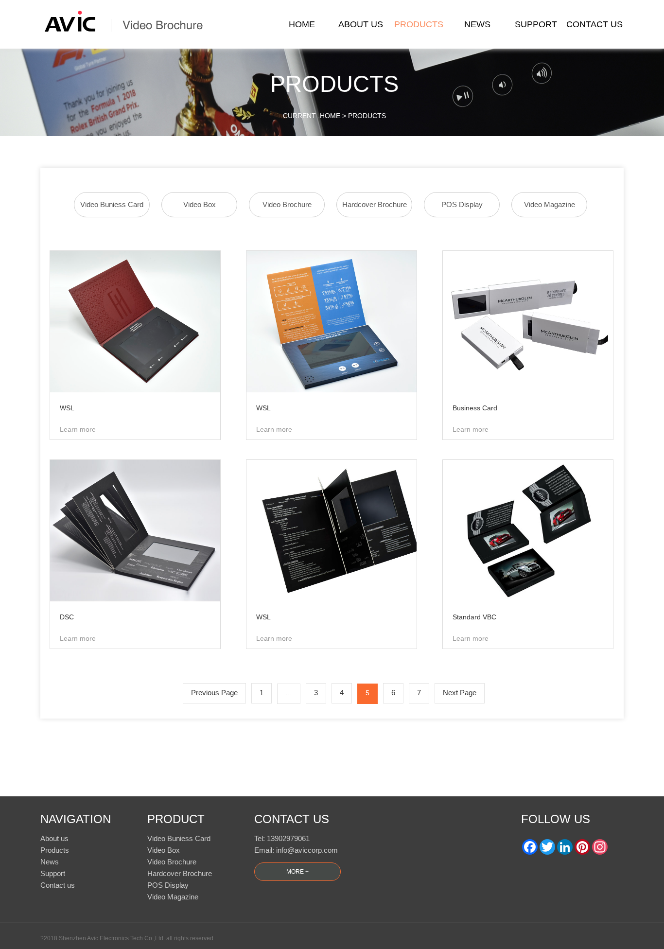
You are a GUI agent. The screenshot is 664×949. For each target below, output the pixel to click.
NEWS (477, 24)
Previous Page (214, 692)
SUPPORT (536, 24)
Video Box (199, 204)
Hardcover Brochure (374, 204)
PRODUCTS (418, 24)
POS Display (462, 204)
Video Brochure (287, 204)
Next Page (459, 692)
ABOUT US (360, 24)
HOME (302, 24)
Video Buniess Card (111, 204)
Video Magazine (549, 204)
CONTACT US (594, 24)
